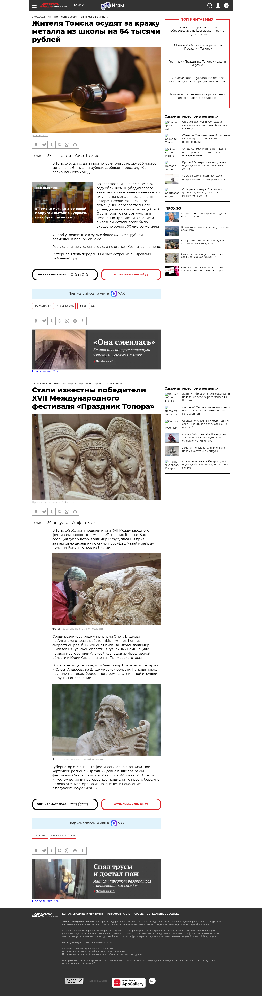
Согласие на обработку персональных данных (87, 948)
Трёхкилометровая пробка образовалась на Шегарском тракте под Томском (197, 31)
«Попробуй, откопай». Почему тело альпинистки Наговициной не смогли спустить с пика (204, 437)
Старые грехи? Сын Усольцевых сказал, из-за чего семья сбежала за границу (205, 125)
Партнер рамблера (97, 981)
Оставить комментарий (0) (131, 274)
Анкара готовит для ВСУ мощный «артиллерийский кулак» (202, 242)
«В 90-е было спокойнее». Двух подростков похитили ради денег (203, 177)
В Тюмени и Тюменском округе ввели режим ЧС (205, 228)
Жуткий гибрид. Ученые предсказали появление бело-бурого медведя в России (206, 397)
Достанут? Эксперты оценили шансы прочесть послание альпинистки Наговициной (206, 410)
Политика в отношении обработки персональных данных (93, 951)
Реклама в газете (118, 914)
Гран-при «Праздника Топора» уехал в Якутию (197, 63)
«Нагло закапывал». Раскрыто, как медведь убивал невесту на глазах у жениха (205, 464)
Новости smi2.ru (45, 371)
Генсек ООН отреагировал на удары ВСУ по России (204, 215)
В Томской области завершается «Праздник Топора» (197, 47)
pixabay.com (40, 135)
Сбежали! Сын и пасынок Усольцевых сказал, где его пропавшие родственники (206, 138)
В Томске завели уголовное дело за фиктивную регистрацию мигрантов (197, 79)
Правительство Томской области (53, 502)
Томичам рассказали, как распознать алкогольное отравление (197, 96)
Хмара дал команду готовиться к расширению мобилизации (202, 255)
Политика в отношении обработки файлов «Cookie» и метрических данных (102, 954)
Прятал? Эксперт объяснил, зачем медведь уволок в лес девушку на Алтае (204, 165)
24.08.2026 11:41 (41, 383)
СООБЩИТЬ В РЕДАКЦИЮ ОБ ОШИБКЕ (156, 914)
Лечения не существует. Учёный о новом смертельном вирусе (203, 449)
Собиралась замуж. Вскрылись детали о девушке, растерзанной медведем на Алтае (203, 192)
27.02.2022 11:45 (41, 16)
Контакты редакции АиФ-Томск (82, 914)
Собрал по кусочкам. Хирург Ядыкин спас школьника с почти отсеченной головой (206, 424)
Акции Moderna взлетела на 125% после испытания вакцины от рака (203, 269)
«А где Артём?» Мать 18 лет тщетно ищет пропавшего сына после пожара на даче (204, 152)
